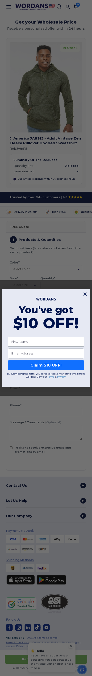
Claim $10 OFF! (45, 365)
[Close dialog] (85, 294)
